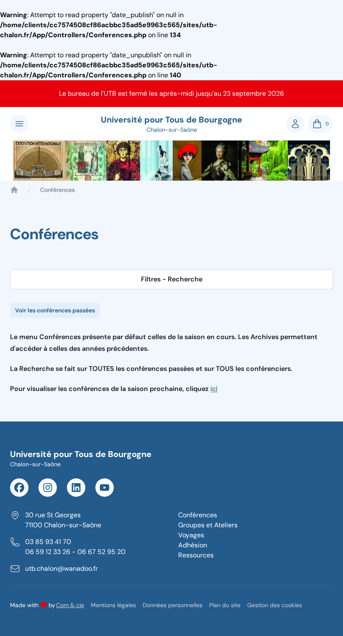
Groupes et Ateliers (208, 525)
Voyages (191, 535)
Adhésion (192, 545)
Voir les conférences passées (55, 310)
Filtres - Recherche (171, 279)
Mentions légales (113, 605)
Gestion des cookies (274, 605)
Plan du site (225, 605)
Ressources (196, 555)
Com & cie (70, 605)
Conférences (197, 515)
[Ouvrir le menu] (19, 124)
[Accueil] (14, 190)
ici (214, 388)
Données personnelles (172, 605)
